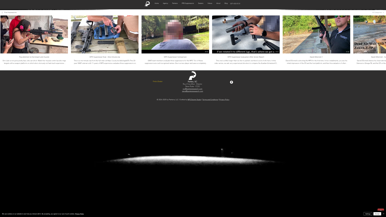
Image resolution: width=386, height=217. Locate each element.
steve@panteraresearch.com (192, 91)
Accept (377, 214)
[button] (209, 3)
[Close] (383, 213)
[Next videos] (383, 34)
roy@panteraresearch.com (192, 89)
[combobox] (378, 13)
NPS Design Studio (194, 100)
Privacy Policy (224, 100)
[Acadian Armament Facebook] (231, 82)
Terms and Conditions (210, 100)
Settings (368, 214)
